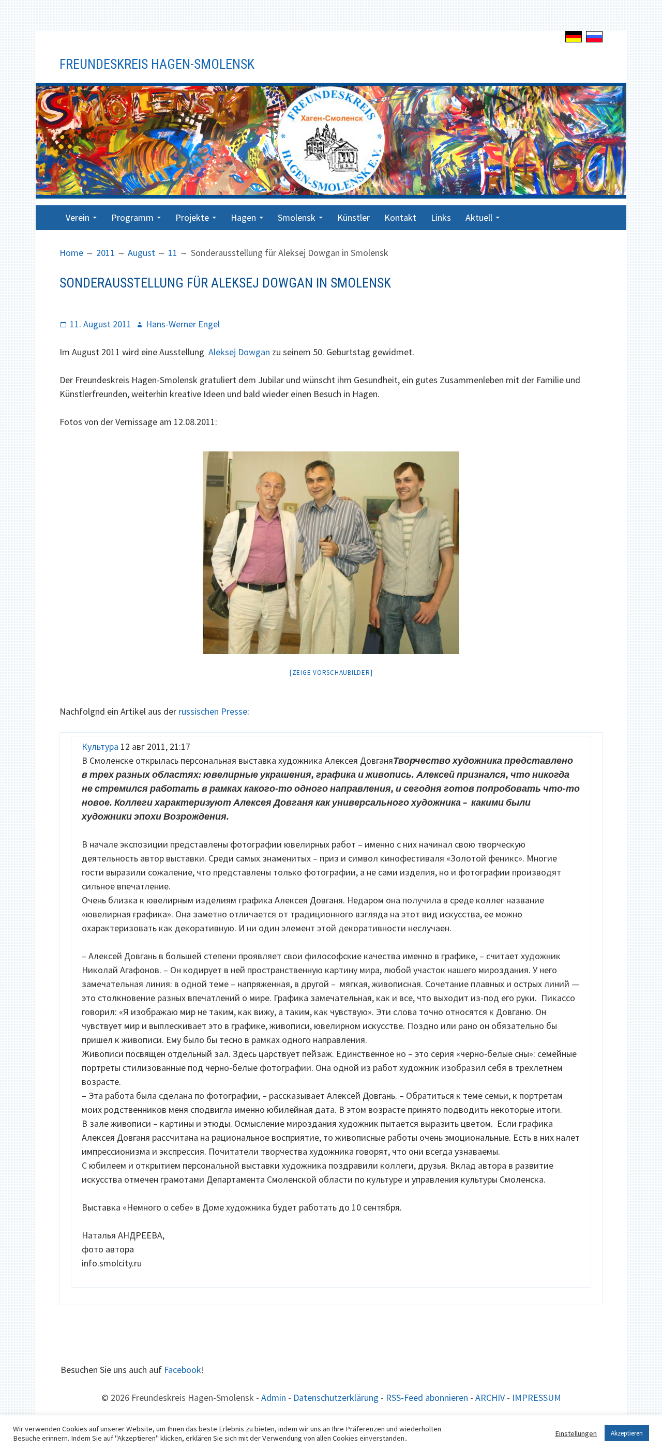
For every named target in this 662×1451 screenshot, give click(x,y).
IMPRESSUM (536, 1397)
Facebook (182, 1370)
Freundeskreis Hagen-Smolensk (156, 64)
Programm (132, 217)
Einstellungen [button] (576, 1433)
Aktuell (478, 217)
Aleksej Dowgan (239, 352)
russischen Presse (212, 711)
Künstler (353, 217)
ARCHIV (490, 1397)
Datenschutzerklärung (336, 1397)
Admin (273, 1397)
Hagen (243, 217)
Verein (77, 217)
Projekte (192, 217)
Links (441, 217)
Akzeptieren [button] (627, 1433)
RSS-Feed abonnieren (427, 1397)
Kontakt (400, 217)
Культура (100, 746)
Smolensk (296, 217)
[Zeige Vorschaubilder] (331, 672)
